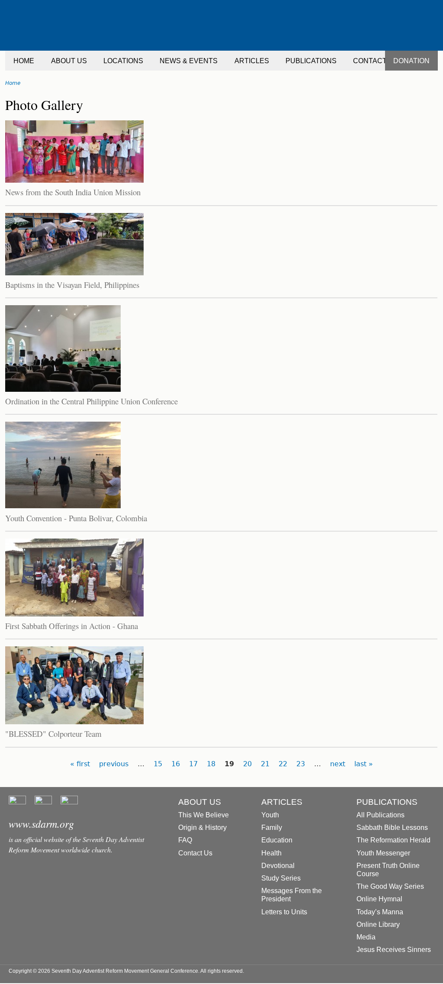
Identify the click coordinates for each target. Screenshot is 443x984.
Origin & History (202, 827)
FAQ (185, 840)
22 (283, 764)
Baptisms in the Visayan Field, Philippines (72, 284)
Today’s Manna (379, 912)
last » (363, 764)
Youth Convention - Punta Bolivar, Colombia (76, 518)
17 (193, 764)
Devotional (278, 865)
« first (80, 764)
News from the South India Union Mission (73, 192)
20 (247, 764)
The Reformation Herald (393, 840)
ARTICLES (251, 61)
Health (271, 853)
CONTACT (370, 61)
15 (158, 764)
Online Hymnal (379, 899)
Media (366, 937)
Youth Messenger (383, 853)
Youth (270, 815)
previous (113, 764)
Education (276, 840)
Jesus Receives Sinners (393, 949)
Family (271, 827)
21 (265, 764)
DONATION (411, 61)
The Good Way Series (390, 886)
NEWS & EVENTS (189, 61)
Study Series (281, 878)
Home (12, 83)
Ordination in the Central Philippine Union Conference (91, 401)
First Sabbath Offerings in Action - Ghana (71, 625)
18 (211, 764)
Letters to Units (284, 912)
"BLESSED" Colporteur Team (53, 733)
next (337, 764)
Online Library (378, 924)
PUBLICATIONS (311, 61)
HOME (23, 61)
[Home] (221, 25)
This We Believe (203, 815)
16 (175, 764)
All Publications (380, 815)
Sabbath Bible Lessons (392, 827)
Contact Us (195, 853)
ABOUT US (69, 61)
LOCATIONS (123, 61)
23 (300, 764)
